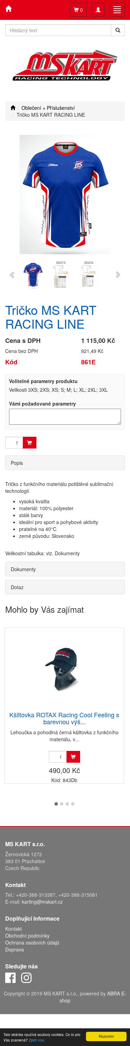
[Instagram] (26, 977)
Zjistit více (36, 1040)
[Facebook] (10, 977)
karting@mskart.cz (42, 901)
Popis (17, 462)
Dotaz (17, 587)
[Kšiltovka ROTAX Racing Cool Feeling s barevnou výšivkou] (64, 670)
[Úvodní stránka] (12, 107)
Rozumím (106, 1036)
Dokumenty (23, 569)
